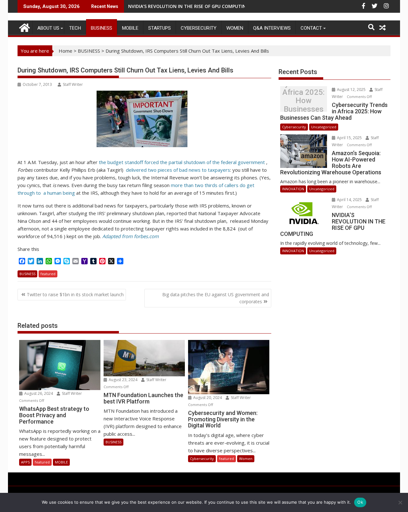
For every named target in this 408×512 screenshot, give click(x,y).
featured (47, 273)
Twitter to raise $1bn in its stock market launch (75, 294)
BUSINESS (101, 28)
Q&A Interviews (272, 28)
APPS (25, 462)
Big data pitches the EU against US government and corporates (215, 298)
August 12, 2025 (351, 89)
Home (65, 51)
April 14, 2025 (349, 199)
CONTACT (311, 28)
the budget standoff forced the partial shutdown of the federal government (181, 162)
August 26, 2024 (38, 393)
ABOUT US (48, 28)
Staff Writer (73, 84)
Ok (360, 502)
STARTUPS (159, 28)
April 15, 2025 (349, 137)
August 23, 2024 (123, 379)
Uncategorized (323, 126)
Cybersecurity (198, 28)
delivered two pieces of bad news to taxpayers (178, 170)
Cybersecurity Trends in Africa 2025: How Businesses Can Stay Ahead (303, 100)
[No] (400, 502)
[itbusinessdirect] (23, 26)
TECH (75, 28)
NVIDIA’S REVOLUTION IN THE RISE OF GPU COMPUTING (188, 6)
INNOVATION (293, 188)
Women (234, 28)
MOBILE (130, 28)
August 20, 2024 (207, 397)
